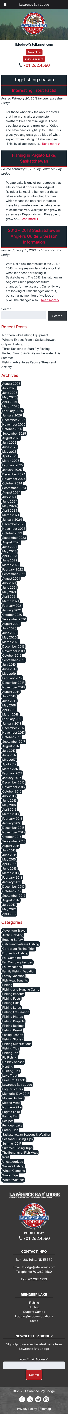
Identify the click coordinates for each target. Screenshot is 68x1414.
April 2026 (9, 402)
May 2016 (9, 805)
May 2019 (9, 673)
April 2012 (9, 914)
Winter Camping (13, 1171)
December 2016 (13, 782)
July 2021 (9, 583)
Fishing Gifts (10, 1003)
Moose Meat (11, 1103)
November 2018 (13, 687)
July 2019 (9, 664)
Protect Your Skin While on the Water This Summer (30, 355)
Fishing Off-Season (15, 1012)
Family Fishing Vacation (18, 971)
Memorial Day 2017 (15, 1094)
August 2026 (11, 383)
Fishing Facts (11, 998)
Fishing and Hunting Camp (20, 989)
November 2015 (13, 832)
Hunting (7, 1066)
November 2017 (13, 732)
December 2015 (13, 828)
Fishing (7, 985)
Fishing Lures (11, 1007)
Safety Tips (10, 1130)
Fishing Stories (12, 1039)
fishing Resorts (12, 1035)
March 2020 (10, 642)
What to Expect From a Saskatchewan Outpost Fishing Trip (28, 342)
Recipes (7, 1121)
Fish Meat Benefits (15, 980)
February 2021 (12, 606)
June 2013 (9, 868)
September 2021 (13, 574)
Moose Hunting (13, 1098)
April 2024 (9, 510)
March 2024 (10, 515)
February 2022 (12, 569)
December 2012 (13, 886)
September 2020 (14, 619)
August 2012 (11, 900)
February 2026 (12, 411)
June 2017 (9, 755)
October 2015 (11, 837)
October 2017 (11, 737)
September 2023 (14, 538)
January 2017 (11, 778)
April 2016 (9, 809)
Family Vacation (13, 976)
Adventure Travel (14, 930)
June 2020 (9, 633)
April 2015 (9, 864)
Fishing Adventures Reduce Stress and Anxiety (28, 364)
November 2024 (14, 479)
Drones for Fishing (15, 953)
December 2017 (13, 728)
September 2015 (13, 841)
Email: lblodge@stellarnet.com (34, 1267)
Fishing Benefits (13, 994)
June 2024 (9, 501)
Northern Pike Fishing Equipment (25, 335)
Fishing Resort (12, 1030)
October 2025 (12, 429)
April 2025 (9, 456)
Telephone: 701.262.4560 (34, 1272)
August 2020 (11, 624)
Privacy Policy (27, 1409)
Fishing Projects (13, 1021)
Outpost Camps (34, 1312)
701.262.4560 (36, 65)
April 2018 (9, 710)
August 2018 (11, 692)
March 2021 (10, 601)
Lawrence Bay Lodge (34, 4)
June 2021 (9, 587)
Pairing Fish (10, 1116)
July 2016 (9, 796)
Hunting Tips (11, 1071)
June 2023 (9, 547)
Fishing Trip (10, 1053)
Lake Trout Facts (14, 1080)
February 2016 (12, 818)
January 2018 (11, 723)
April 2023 (9, 556)
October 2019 (11, 655)
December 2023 (13, 524)
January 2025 (12, 470)
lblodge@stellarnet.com (34, 44)
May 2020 (9, 637)
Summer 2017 (11, 1143)
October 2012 (11, 891)
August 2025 (11, 438)
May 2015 (9, 859)
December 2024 (13, 474)
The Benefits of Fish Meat (20, 1152)
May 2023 (9, 551)
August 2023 (11, 542)
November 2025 (13, 424)
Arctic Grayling (12, 935)
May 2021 (9, 592)
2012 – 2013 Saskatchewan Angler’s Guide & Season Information (34, 236)
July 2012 (9, 905)
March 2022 (10, 565)
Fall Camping (11, 958)
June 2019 (9, 669)
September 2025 (14, 433)
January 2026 (12, 415)
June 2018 (9, 701)
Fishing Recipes (13, 1026)
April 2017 (9, 764)
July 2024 (9, 497)
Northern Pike (12, 1107)
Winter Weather (13, 1180)
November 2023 (14, 528)
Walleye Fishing (13, 1166)
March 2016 (10, 814)
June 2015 (9, 855)
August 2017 (10, 746)
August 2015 (10, 846)
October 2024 (12, 483)
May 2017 (9, 760)
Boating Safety (12, 939)
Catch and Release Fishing (20, 944)
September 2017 (13, 741)
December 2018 (13, 683)
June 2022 (9, 560)
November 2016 (13, 787)
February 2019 (12, 678)
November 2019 (13, 651)
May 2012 (9, 909)
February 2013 (12, 877)
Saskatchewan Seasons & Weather (26, 1134)
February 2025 (12, 465)
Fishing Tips (10, 1048)
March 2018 (10, 714)
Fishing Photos (12, 1016)
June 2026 (9, 393)
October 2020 (12, 615)
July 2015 (8, 850)
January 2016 (11, 823)
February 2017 (12, 773)
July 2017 (8, 750)
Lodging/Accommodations (34, 1316)
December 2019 (13, 646)
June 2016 (9, 800)
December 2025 (13, 420)
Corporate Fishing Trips (18, 949)
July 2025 (9, 442)
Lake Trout (9, 1075)
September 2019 (13, 660)
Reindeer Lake (12, 1125)
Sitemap (45, 1409)
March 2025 (10, 461)
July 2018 (9, 696)
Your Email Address (34, 1359)
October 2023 (12, 533)
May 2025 (9, 451)
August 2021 (11, 578)
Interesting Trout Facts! (34, 90)
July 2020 (9, 628)
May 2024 (9, 506)
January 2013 (11, 882)
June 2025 (9, 447)
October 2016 (11, 791)
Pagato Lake (11, 1112)
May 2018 (9, 705)
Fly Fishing (9, 1057)
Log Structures (12, 1089)
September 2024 (14, 488)
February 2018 (12, 719)
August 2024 (11, 492)
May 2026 (9, 397)
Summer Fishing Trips (17, 1148)
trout (5, 1157)
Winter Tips (10, 1175)
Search (6, 309)
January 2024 (12, 519)
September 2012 (13, 895)
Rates (34, 1321)
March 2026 (10, 406)
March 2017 (10, 769)
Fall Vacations (12, 967)
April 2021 (9, 596)
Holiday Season (13, 1062)
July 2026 (9, 388)
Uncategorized (12, 1161)
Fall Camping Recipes (17, 962)
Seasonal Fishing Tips (17, 1139)
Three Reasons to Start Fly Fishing (26, 349)
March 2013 (10, 873)
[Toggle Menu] (5, 4)
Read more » (51, 144)
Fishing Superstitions (16, 1044)
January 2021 (11, 610)
